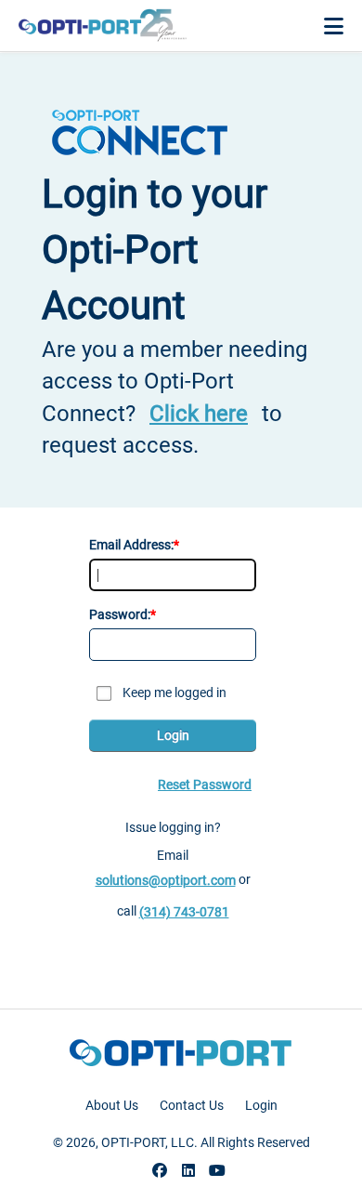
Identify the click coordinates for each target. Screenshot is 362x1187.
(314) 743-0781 (184, 911)
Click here (198, 414)
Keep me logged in (174, 692)
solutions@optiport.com (166, 880)
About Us (111, 1105)
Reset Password (205, 784)
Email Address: (131, 544)
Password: (119, 614)
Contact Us (192, 1105)
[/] (103, 25)
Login (173, 735)
